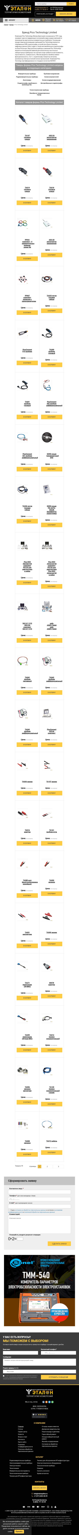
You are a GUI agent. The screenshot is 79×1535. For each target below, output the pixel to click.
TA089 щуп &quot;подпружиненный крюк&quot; (27, 882)
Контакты (21, 1439)
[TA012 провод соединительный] (47, 1018)
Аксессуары (27, 80)
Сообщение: (7, 1357)
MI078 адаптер (51, 984)
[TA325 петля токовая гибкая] (47, 279)
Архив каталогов (43, 1473)
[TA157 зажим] (47, 765)
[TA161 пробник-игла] (47, 813)
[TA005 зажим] (47, 916)
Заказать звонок (66, 14)
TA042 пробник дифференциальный (51, 679)
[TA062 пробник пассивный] (22, 661)
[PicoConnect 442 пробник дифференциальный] (47, 385)
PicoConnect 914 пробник (27, 350)
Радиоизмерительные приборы (27, 77)
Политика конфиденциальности (25, 1445)
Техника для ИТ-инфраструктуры (21, 1476)
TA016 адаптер (27, 831)
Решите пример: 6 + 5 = (11, 1368)
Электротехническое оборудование (49, 1463)
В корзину (27, 150)
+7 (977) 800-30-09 (41, 1496)
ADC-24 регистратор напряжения (51, 137)
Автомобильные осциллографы (51, 83)
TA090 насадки (51, 881)
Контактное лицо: (16, 1189)
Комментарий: (14, 1214)
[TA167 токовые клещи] (22, 119)
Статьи (20, 1429)
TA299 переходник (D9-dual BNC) (27, 1037)
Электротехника (15, 1466)
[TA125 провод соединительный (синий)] (47, 1070)
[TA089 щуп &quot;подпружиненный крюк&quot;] (22, 863)
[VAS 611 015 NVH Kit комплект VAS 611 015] (22, 606)
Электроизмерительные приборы (21, 1463)
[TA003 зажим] (22, 765)
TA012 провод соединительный (51, 1037)
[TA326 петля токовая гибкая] (22, 489)
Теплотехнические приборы (39, 90)
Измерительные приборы (27, 74)
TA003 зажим (27, 782)
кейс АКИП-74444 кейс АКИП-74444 (51, 626)
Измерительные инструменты (20, 1471)
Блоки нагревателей (51, 77)
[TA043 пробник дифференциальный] (22, 713)
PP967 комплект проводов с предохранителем (27, 298)
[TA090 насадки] (47, 863)
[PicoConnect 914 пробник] (22, 333)
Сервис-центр (22, 1432)
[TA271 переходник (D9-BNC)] (22, 966)
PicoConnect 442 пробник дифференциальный (51, 404)
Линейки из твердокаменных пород (39, 94)
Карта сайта (22, 1442)
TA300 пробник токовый (51, 351)
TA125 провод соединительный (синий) (51, 1090)
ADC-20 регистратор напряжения (51, 242)
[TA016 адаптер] (22, 813)
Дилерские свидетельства (51, 1429)
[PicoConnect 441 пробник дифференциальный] (22, 437)
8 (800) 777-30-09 (40, 9)
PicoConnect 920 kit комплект (51, 731)
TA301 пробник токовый (27, 404)
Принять (19, 1531)
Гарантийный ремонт (49, 1434)
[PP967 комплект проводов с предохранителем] (22, 279)
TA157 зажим (51, 782)
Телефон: (22, 1196)
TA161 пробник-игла (51, 831)
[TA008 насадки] (22, 1124)
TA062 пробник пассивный (27, 679)
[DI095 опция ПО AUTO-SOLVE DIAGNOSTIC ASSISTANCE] (47, 489)
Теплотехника (14, 1468)
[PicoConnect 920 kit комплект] (47, 713)
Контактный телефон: (49, 1349)
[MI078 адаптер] (47, 966)
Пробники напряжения (51, 74)
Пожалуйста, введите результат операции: (25, 1235)
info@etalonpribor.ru (41, 7)
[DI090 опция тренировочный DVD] (47, 437)
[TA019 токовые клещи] (22, 171)
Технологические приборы (46, 1466)
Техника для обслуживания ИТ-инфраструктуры (53, 1460)
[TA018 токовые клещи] (47, 171)
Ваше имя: (6, 1349)
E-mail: (20, 1203)
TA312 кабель (51, 1141)
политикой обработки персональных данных (39, 1212)
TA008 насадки (27, 1142)
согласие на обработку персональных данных (30, 1210)
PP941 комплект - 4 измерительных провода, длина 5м (27, 243)
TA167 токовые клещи (27, 137)
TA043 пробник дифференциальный (27, 731)
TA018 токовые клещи (51, 189)
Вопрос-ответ (22, 1437)
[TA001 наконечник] (22, 916)
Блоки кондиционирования (51, 80)
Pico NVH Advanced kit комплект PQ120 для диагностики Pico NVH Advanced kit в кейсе (52, 568)
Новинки (40, 1468)
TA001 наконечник (27, 933)
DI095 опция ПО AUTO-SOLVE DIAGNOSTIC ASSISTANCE (52, 510)
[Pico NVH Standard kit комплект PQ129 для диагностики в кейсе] (22, 545)
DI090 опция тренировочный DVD (51, 456)
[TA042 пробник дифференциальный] (47, 661)
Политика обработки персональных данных (25, 1450)
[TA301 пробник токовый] (22, 385)
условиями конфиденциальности (19, 1377)
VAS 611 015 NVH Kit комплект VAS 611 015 (27, 626)
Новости (21, 1434)
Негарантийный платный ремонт (50, 1438)
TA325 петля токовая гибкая (52, 297)
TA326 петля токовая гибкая (27, 508)
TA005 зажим (51, 933)
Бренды (11, 25)
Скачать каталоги (43, 1471)
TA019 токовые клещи (27, 189)
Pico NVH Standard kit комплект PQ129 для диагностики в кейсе (27, 566)
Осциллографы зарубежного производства (27, 84)
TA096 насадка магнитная (27, 1089)
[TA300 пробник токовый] (47, 333)
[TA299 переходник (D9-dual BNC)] (22, 1018)
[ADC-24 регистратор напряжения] (47, 119)
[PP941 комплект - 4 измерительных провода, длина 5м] (22, 223)
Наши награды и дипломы (51, 1432)
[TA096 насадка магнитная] (22, 1070)
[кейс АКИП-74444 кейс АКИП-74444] (47, 606)
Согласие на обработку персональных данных (50, 1445)
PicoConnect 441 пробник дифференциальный (27, 456)
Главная (6, 25)
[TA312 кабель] (47, 1124)
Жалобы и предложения (50, 1441)
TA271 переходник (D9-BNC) (27, 985)
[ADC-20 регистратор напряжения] (47, 223)
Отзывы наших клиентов (50, 1426)
